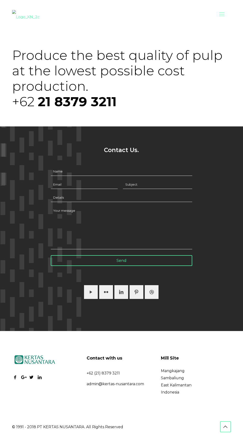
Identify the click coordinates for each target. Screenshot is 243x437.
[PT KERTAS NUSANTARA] (26, 14)
